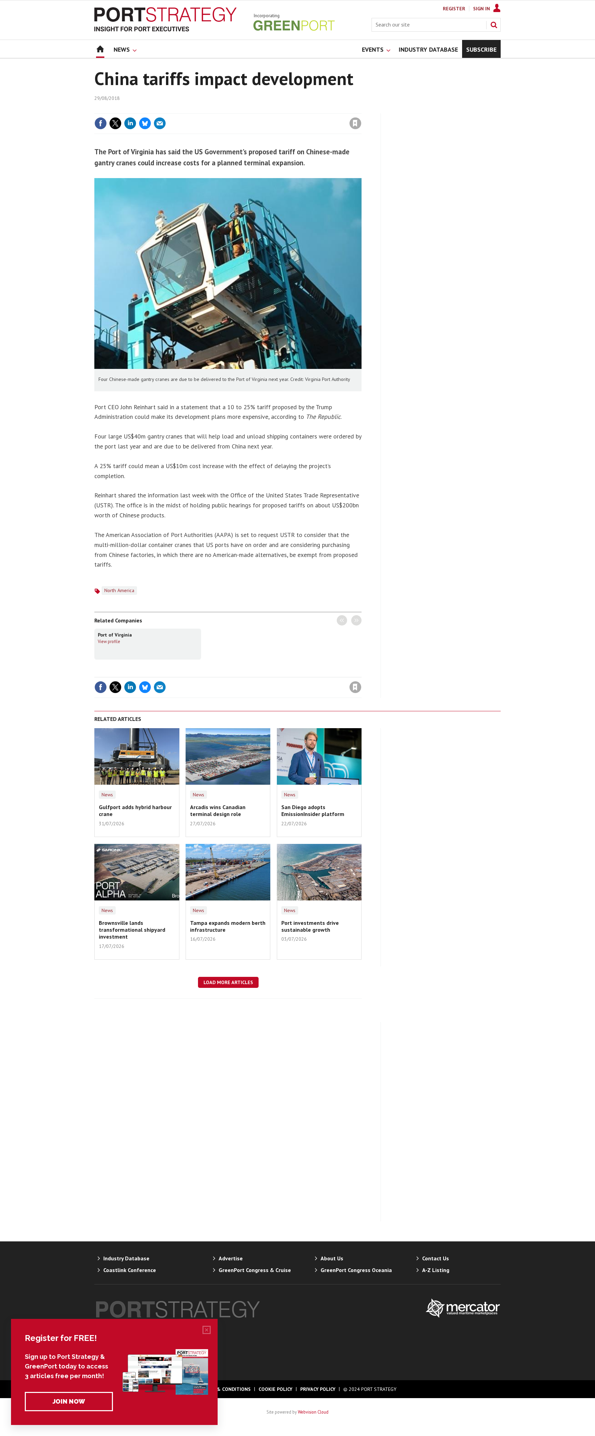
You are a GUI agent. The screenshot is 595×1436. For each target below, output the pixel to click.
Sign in (274, 109)
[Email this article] (160, 123)
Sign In (481, 8)
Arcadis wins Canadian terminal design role (218, 810)
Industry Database (126, 1258)
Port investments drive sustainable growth (310, 926)
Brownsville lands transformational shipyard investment (132, 929)
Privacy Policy (317, 1389)
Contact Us (435, 1258)
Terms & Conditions (225, 1389)
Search (493, 24)
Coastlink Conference (129, 1270)
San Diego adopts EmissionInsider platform (312, 810)
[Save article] (355, 123)
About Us (332, 1258)
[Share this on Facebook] (100, 123)
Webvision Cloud (313, 1412)
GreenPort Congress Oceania (356, 1270)
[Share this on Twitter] (115, 123)
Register (454, 8)
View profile (109, 641)
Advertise (231, 1258)
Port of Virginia (115, 635)
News (107, 795)
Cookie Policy (275, 1389)
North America (119, 590)
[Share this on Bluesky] (145, 123)
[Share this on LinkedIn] (130, 123)
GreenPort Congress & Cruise (255, 1270)
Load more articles (228, 982)
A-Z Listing (435, 1270)
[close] (361, 109)
